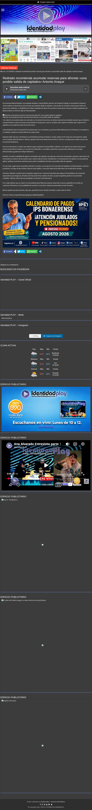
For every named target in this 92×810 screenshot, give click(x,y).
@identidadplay (7, 318)
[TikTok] (44, 804)
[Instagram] (42, 804)
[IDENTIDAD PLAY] (46, 20)
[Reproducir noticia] (6, 89)
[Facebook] (40, 804)
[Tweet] (21, 97)
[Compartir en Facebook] (8, 97)
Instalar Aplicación (47, 2)
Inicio (4, 71)
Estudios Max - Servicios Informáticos (53, 802)
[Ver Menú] (3, 10)
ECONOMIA (10, 71)
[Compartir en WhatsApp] (31, 97)
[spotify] (49, 804)
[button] (88, 49)
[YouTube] (47, 804)
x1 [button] (85, 89)
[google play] (51, 804)
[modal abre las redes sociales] (40, 97)
